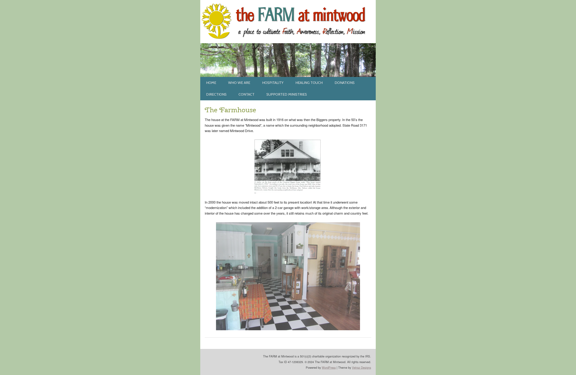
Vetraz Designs (361, 367)
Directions (216, 94)
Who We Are (239, 83)
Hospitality (273, 83)
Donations (345, 83)
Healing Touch (309, 83)
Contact (246, 94)
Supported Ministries (286, 94)
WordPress (329, 367)
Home (211, 83)
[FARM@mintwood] (288, 2)
